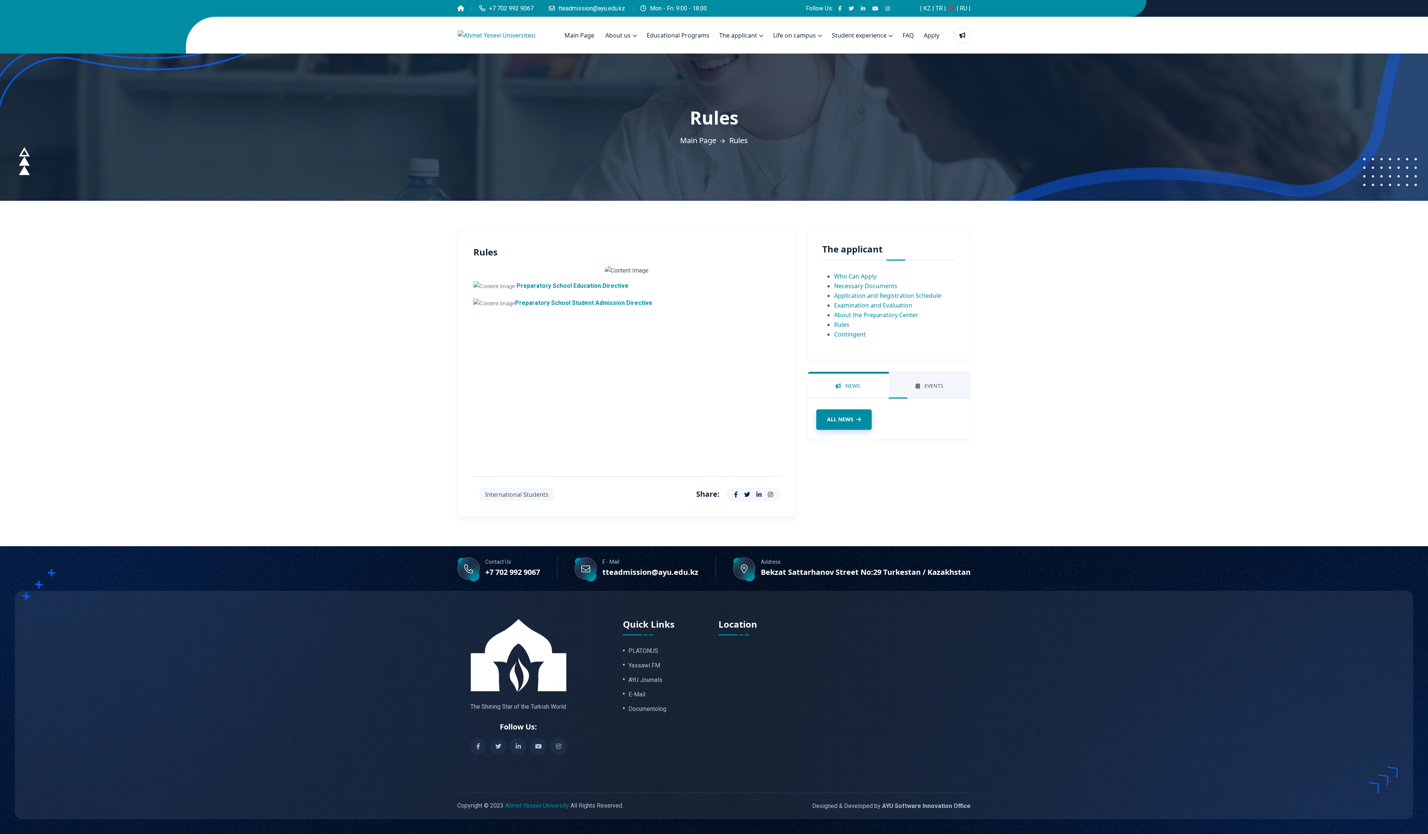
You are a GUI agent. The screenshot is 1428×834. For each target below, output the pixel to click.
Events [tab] (933, 385)
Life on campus (794, 35)
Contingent (850, 334)
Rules (841, 325)
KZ (927, 8)
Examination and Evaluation (873, 305)
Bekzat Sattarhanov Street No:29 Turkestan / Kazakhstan (866, 572)
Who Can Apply (855, 276)
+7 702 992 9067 (511, 8)
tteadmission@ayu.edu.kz (592, 8)
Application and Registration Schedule (887, 296)
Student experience (859, 35)
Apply (931, 35)
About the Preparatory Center (876, 315)
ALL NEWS (840, 419)
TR (940, 8)
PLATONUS (643, 651)
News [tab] (852, 385)
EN (952, 8)
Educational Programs (678, 35)
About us (618, 35)
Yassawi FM (644, 665)
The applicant (738, 35)
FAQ (908, 35)
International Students (517, 494)
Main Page (579, 35)
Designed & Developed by (891, 805)
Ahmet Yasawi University (537, 805)
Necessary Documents (865, 286)
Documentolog (647, 709)
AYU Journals (645, 680)
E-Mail (636, 694)
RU (964, 8)
